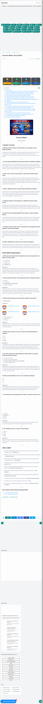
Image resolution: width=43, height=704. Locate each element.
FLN (20, 24)
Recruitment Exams (27, 31)
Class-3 (6, 27)
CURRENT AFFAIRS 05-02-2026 (13, 565)
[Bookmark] (3, 517)
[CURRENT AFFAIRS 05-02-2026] (5, 567)
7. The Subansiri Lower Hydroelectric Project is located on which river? (20, 114)
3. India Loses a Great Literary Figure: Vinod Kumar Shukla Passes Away (20, 93)
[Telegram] (14, 517)
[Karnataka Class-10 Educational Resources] (11, 614)
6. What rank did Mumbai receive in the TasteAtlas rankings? (18, 112)
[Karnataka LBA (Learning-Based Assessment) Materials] (4, 643)
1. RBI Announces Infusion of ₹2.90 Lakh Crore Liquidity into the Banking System (21, 91)
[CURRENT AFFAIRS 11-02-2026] (4, 309)
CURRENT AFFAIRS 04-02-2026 (33, 565)
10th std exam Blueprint (16, 691)
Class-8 (37, 27)
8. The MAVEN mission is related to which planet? (15, 115)
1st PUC (18, 29)
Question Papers (11, 657)
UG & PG (37, 29)
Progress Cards (11, 674)
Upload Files (36, 31)
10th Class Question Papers (16, 689)
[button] (38, 59)
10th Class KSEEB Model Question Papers (16, 687)
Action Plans (11, 670)
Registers (11, 676)
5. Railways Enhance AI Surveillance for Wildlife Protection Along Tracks (20, 96)
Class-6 (25, 27)
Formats (11, 679)
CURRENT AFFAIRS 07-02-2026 (33, 311)
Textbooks (27, 24)
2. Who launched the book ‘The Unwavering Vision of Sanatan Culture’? (20, 106)
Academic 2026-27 (6, 24)
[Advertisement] (21, 15)
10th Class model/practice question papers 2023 (6, 689)
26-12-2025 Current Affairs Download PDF (12, 117)
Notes (11, 663)
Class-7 (31, 27)
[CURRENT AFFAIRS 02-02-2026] (25, 576)
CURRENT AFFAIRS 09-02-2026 (13, 311)
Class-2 (39, 24)
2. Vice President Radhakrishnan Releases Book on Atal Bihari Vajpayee (19, 92)
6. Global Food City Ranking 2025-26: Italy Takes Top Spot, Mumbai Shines (20, 98)
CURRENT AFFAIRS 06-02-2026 (33, 556)
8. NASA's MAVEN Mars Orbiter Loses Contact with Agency (17, 102)
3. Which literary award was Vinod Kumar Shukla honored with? (18, 107)
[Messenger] (20, 517)
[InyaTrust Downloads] (4, 3)
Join (7, 83)
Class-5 (18, 27)
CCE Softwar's (11, 678)
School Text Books (11, 672)
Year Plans (11, 667)
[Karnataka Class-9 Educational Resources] (4, 624)
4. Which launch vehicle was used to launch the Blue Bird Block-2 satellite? (20, 108)
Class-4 (12, 27)
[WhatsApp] (8, 517)
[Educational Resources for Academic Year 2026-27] (4, 630)
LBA (14, 24)
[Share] (38, 517)
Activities (11, 668)
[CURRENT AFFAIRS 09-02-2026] (4, 314)
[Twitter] (32, 517)
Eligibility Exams (17, 31)
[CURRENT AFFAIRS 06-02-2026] (25, 557)
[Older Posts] (2, 523)
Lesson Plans (11, 665)
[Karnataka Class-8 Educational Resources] (4, 637)
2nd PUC (24, 29)
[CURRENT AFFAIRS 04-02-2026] (25, 567)
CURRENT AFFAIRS (8, 89)
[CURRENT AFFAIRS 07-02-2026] (25, 314)
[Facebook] (26, 517)
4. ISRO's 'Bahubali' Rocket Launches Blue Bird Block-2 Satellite (18, 95)
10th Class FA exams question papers (6, 687)
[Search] (39, 2)
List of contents (6, 87)
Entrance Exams (8, 31)
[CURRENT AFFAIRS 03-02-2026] (5, 576)
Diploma (31, 29)
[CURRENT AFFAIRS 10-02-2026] (25, 309)
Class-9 (6, 29)
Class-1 (33, 24)
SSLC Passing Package (11, 661)
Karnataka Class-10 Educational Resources (10, 615)
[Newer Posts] (41, 523)
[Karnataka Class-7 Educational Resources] (4, 649)
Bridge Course (11, 659)
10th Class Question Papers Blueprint (6, 691)
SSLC (12, 29)
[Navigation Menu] (40, 701)
